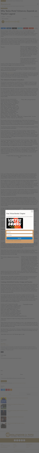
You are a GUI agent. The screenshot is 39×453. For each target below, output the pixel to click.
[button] (19, 223)
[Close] (32, 211)
